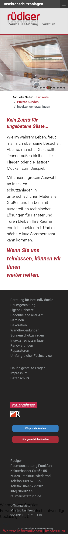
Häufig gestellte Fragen (28, 368)
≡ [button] (64, 4)
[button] (4, 62)
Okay (6, 524)
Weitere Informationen (22, 531)
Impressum (19, 373)
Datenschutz (19, 378)
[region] (34, 63)
